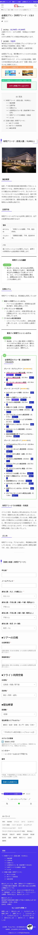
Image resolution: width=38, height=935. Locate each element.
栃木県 (4, 837)
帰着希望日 (6, 657)
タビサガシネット (28, 915)
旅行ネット (21, 918)
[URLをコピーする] (30, 803)
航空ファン (22, 837)
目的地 (5, 691)
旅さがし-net (15, 911)
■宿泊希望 (13, 128)
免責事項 (8, 929)
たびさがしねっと (13, 915)
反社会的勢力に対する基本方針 (19, 929)
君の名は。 (30, 831)
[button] (7, 803)
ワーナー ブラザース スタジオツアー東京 (13, 831)
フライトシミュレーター (9, 828)
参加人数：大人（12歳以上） (13, 592)
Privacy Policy (12, 927)
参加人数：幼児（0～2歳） (11, 623)
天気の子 (12, 834)
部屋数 (5, 710)
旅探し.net (5, 911)
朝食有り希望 (9, 742)
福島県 (15, 837)
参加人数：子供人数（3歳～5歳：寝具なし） (18, 613)
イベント (16, 821)
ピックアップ (28, 825)
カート (23, 821)
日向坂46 (25, 834)
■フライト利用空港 (16, 126)
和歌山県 (4, 834)
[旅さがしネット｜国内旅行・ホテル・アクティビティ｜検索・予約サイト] (19, 5)
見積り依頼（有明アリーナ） (16, 120)
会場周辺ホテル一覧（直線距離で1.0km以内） (20, 865)
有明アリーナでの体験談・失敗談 (20, 115)
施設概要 (12, 103)
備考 (3, 759)
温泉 (9, 837)
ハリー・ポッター (17, 825)
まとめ (12, 117)
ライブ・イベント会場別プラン (12, 794)
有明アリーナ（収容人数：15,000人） (19, 100)
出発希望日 (6, 642)
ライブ (6, 21)
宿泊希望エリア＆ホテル (11, 720)
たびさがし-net (29, 911)
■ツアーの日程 (14, 123)
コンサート (31, 821)
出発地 (5, 680)
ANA (3, 821)
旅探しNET (5, 913)
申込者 (5, 570)
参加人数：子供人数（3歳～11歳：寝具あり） (18, 602)
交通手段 (12, 105)
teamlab (9, 821)
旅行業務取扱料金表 (22, 927)
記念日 (30, 837)
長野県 (4, 841)
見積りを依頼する (10, 782)
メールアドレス (8, 581)
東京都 (32, 834)
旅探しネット (17, 913)
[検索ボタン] (35, 5)
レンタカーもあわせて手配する (16, 754)
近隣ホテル (13, 108)
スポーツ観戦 (6, 825)
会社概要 (4, 927)
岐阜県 (19, 834)
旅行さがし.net (9, 918)
